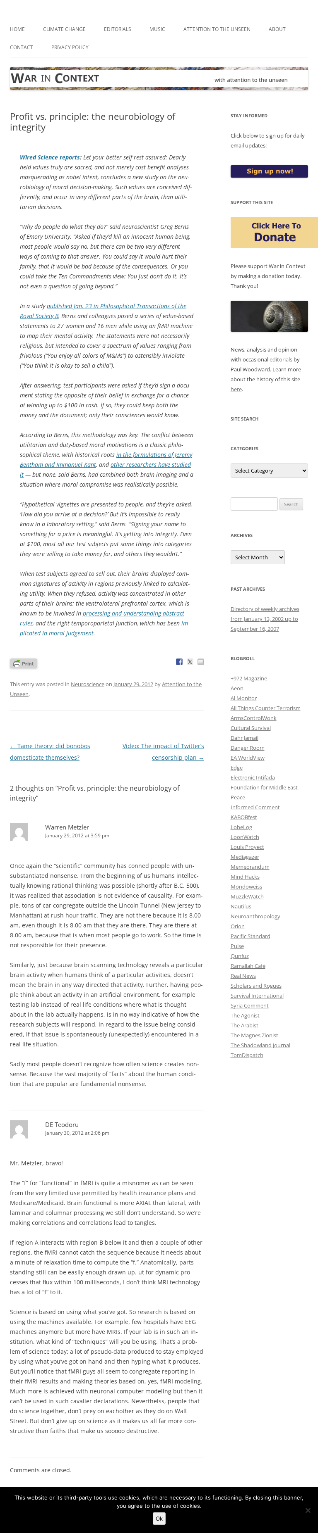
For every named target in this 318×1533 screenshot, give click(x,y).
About (277, 29)
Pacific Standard (250, 936)
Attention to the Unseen (217, 29)
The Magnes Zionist (254, 1035)
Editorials (117, 29)
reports (50, 157)
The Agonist (245, 1015)
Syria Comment (250, 1005)
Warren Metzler (67, 827)
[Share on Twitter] (190, 661)
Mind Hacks (245, 876)
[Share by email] (201, 661)
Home (17, 29)
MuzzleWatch (247, 896)
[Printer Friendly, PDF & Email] (23, 663)
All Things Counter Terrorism (266, 708)
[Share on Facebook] (179, 661)
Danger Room (248, 747)
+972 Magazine (249, 678)
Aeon (237, 688)
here (236, 389)
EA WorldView (248, 757)
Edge (237, 767)
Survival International (257, 995)
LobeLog (241, 827)
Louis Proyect (247, 847)
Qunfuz (240, 956)
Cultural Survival (251, 728)
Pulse (237, 946)
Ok (159, 1518)
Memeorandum (250, 866)
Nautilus (241, 906)
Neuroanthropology (255, 916)
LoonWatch (245, 837)
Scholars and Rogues (256, 985)
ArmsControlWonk (254, 718)
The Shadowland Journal (260, 1045)
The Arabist (244, 1025)
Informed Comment (255, 807)
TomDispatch (247, 1055)
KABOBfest (244, 817)
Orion (238, 926)
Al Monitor (244, 698)
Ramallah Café (248, 966)
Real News (243, 975)
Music (157, 29)
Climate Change (64, 29)
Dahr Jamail (244, 738)
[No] (308, 1510)
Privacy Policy (70, 47)
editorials (281, 359)
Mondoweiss (246, 886)
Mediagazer (245, 856)
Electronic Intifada (253, 777)
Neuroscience (87, 684)
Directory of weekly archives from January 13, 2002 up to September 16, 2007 (265, 618)
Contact (21, 47)
